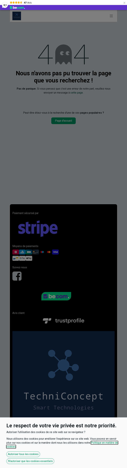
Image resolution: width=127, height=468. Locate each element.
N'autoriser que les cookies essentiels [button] (30, 461)
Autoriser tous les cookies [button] (23, 454)
